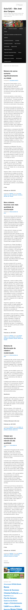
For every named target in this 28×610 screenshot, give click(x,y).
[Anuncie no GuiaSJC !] (14, 578)
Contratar (17, 40)
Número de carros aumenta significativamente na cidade (11, 74)
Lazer (6, 606)
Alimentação (7, 584)
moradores (20, 195)
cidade (5, 195)
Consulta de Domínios (8, 40)
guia (10, 195)
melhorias (11, 554)
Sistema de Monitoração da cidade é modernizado (10, 349)
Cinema (7, 593)
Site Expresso (19, 58)
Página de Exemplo (8, 49)
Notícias (11, 193)
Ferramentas (6, 46)
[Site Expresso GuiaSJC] (14, 571)
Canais (5, 31)
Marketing (11, 606)
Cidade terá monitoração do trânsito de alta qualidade (10, 439)
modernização (9, 428)
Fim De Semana (10, 598)
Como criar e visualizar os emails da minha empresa (13, 36)
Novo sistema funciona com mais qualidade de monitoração (11, 206)
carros (19, 193)
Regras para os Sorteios (9, 58)
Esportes (7, 596)
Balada (19, 584)
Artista (14, 584)
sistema (19, 338)
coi (7, 337)
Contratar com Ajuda (8, 43)
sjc (8, 196)
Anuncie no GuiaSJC (12, 28)
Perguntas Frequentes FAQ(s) (10, 52)
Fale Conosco (17, 43)
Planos (19, 52)
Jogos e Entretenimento (13, 603)
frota (8, 195)
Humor (15, 601)
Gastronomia (8, 601)
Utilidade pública (7, 61)
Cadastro (21, 28)
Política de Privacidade (8, 55)
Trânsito (5, 339)
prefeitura (11, 338)
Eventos (12, 595)
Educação (20, 593)
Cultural (14, 592)
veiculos (11, 196)
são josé (5, 196)
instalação (13, 337)
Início (5, 28)
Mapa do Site (14, 46)
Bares (6, 587)
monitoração (14, 195)
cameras (20, 335)
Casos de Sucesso (11, 590)
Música (17, 606)
